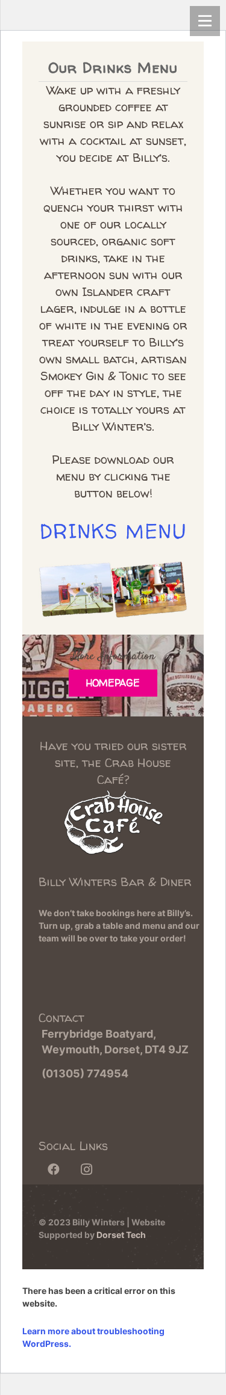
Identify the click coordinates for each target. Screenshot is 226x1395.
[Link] (113, 830)
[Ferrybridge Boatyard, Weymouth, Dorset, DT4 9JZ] (37, 1042)
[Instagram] (86, 1169)
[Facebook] (54, 1169)
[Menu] (205, 21)
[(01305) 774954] (37, 1074)
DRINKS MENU (113, 531)
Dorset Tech (121, 1235)
